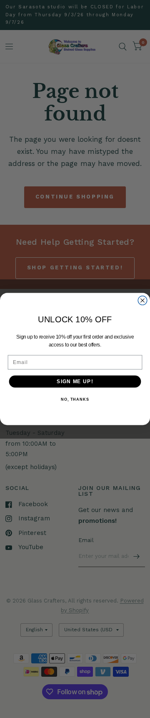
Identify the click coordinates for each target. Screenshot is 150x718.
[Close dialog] (142, 300)
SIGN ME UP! (75, 381)
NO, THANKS (75, 399)
